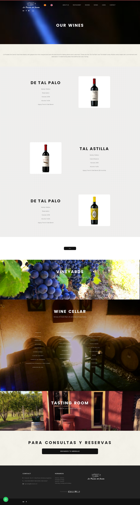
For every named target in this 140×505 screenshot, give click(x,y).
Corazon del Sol (37, 367)
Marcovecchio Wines (94, 336)
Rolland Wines (94, 351)
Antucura (38, 344)
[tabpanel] (70, 280)
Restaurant (77, 5)
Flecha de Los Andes (65, 346)
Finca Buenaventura (64, 336)
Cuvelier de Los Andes (38, 359)
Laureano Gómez (64, 358)
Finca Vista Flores (65, 343)
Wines (96, 5)
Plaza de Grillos (94, 347)
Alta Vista (38, 336)
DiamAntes (65, 366)
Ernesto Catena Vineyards (64, 332)
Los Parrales (94, 332)
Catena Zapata (38, 351)
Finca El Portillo (65, 339)
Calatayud (38, 348)
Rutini (94, 355)
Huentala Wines (65, 354)
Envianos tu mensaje (70, 451)
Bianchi (94, 366)
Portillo (65, 362)
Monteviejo (94, 340)
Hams (104, 5)
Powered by (64, 491)
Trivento (94, 363)
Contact (112, 5)
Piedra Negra (94, 343)
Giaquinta (65, 350)
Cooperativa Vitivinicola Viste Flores (38, 363)
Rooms (87, 5)
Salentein (94, 359)
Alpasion (38, 332)
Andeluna (38, 340)
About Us (66, 5)
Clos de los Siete (37, 355)
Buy (70, 248)
